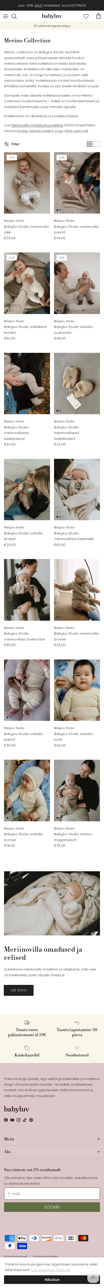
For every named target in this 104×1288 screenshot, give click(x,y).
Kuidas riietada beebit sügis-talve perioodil (52, 131)
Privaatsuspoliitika (45, 1256)
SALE (38, 5)
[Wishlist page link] (86, 16)
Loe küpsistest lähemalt (50, 1269)
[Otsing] (16, 16)
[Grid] (90, 144)
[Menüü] (5, 16)
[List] (97, 144)
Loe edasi (18, 990)
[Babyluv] (52, 16)
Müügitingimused (16, 1256)
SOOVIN (52, 1207)
